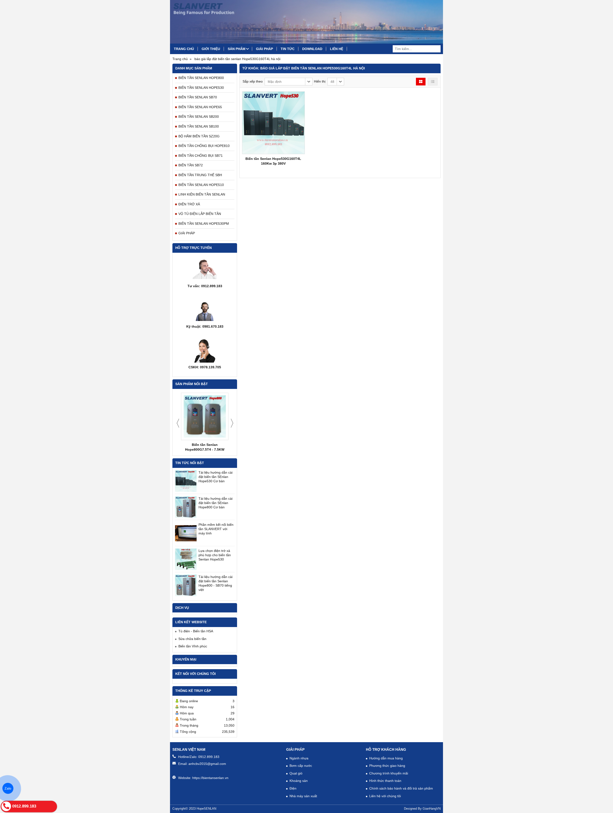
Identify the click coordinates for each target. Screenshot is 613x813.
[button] (288, 81)
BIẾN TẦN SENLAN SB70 (197, 97)
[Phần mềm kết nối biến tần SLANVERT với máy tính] (186, 533)
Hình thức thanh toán (385, 781)
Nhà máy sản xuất (303, 796)
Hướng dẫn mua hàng (386, 758)
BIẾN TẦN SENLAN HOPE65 (200, 107)
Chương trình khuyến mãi (388, 773)
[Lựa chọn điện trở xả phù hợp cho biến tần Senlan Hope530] (186, 559)
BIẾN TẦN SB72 (190, 165)
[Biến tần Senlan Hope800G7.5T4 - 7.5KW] (205, 416)
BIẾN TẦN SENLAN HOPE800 (201, 78)
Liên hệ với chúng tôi (385, 796)
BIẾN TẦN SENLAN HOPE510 (201, 185)
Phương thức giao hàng (387, 766)
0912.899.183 (208, 757)
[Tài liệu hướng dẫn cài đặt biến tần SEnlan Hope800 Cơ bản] (186, 507)
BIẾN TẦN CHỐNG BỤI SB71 (200, 155)
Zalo (8, 788)
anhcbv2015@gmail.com (207, 764)
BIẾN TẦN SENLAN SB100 (198, 126)
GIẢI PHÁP (264, 49)
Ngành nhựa (298, 758)
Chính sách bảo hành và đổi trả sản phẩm (401, 788)
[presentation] (178, 423)
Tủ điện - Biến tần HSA (195, 631)
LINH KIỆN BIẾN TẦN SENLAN (201, 194)
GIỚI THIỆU (211, 49)
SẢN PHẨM (236, 49)
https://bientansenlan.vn (210, 778)
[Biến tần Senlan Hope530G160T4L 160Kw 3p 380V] (273, 123)
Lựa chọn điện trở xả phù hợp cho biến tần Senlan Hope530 (215, 555)
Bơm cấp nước (300, 766)
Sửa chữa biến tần (192, 639)
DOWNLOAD (312, 49)
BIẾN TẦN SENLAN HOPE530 (201, 88)
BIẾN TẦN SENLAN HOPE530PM (203, 223)
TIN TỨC (288, 49)
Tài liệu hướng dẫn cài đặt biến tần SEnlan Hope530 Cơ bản (216, 477)
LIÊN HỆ (336, 49)
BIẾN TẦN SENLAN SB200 (198, 116)
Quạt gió (295, 773)
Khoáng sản (298, 781)
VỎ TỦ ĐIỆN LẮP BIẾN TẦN (199, 214)
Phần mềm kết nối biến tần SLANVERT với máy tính (216, 529)
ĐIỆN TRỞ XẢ (189, 204)
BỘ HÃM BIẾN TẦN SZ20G (199, 136)
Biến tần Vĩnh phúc (192, 646)
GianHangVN (432, 808)
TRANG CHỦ (184, 49)
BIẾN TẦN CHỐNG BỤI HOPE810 (204, 146)
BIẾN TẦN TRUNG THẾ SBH (200, 175)
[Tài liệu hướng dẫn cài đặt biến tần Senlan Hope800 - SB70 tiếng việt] (186, 585)
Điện (292, 788)
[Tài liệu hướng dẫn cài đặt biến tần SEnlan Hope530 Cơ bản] (186, 481)
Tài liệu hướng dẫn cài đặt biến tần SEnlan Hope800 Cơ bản (216, 503)
